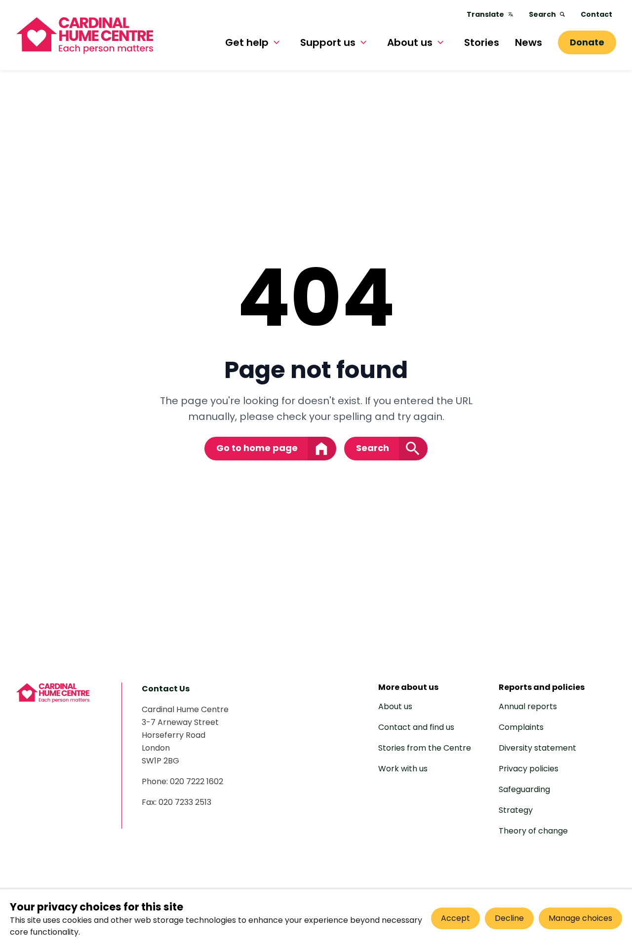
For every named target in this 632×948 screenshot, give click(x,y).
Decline (509, 918)
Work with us (403, 768)
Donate (587, 42)
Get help (247, 42)
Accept (455, 918)
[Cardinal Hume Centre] (53, 693)
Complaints (521, 727)
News (528, 42)
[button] (276, 42)
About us (410, 42)
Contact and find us (416, 727)
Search (542, 14)
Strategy (516, 810)
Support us (328, 42)
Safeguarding (524, 789)
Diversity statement (537, 748)
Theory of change (533, 830)
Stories (481, 42)
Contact (596, 14)
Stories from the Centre (424, 748)
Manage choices (580, 918)
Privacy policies (528, 768)
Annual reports (528, 706)
